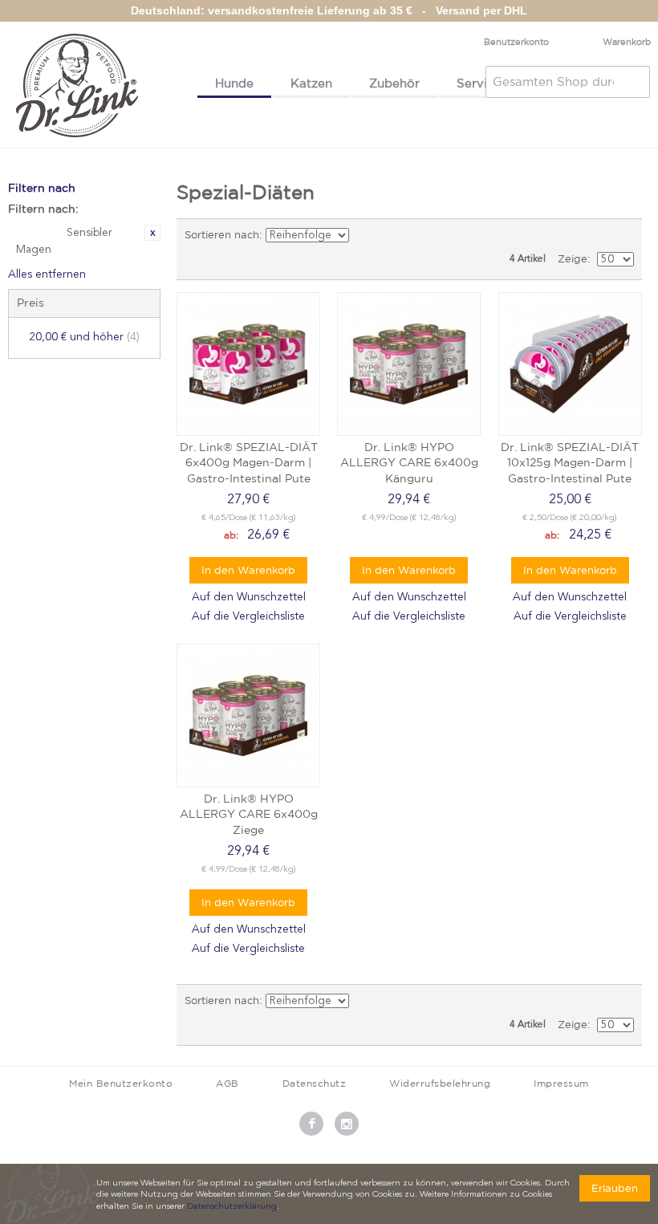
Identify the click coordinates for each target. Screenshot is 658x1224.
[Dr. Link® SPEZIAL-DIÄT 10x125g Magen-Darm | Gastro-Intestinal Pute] (570, 364)
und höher (84, 337)
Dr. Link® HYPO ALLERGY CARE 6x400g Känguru (409, 463)
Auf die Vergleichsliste (248, 616)
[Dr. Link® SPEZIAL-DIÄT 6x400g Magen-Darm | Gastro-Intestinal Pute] (248, 364)
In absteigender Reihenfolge (364, 235)
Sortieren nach (222, 235)
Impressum (561, 1083)
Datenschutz (314, 1083)
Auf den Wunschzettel (249, 597)
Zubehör (394, 83)
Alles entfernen (47, 274)
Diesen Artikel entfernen (152, 233)
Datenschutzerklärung (232, 1206)
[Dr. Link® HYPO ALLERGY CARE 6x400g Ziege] (248, 715)
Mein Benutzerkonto (121, 1083)
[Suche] (634, 82)
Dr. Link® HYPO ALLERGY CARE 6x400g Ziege (249, 814)
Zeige (572, 259)
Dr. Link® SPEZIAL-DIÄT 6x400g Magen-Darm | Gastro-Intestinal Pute (249, 463)
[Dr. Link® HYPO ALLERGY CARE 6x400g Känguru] (409, 364)
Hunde (234, 83)
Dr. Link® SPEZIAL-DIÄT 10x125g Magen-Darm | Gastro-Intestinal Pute (570, 463)
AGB (227, 1083)
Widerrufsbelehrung (439, 1083)
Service (479, 83)
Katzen (311, 83)
